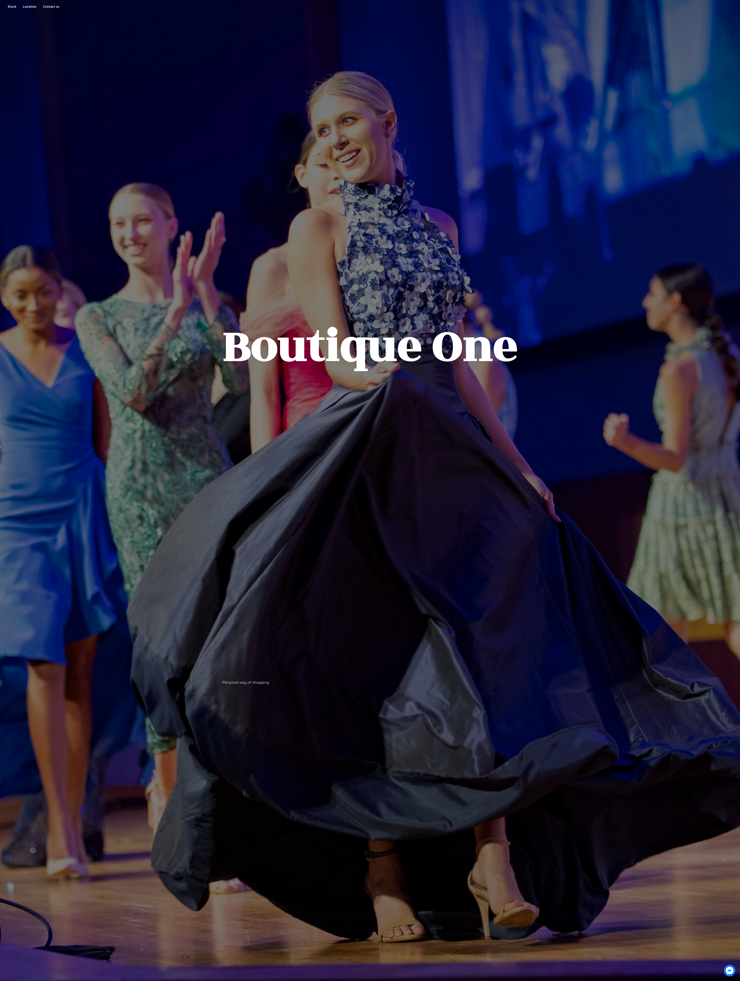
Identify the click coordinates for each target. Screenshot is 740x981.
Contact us (51, 6)
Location (29, 6)
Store (12, 6)
